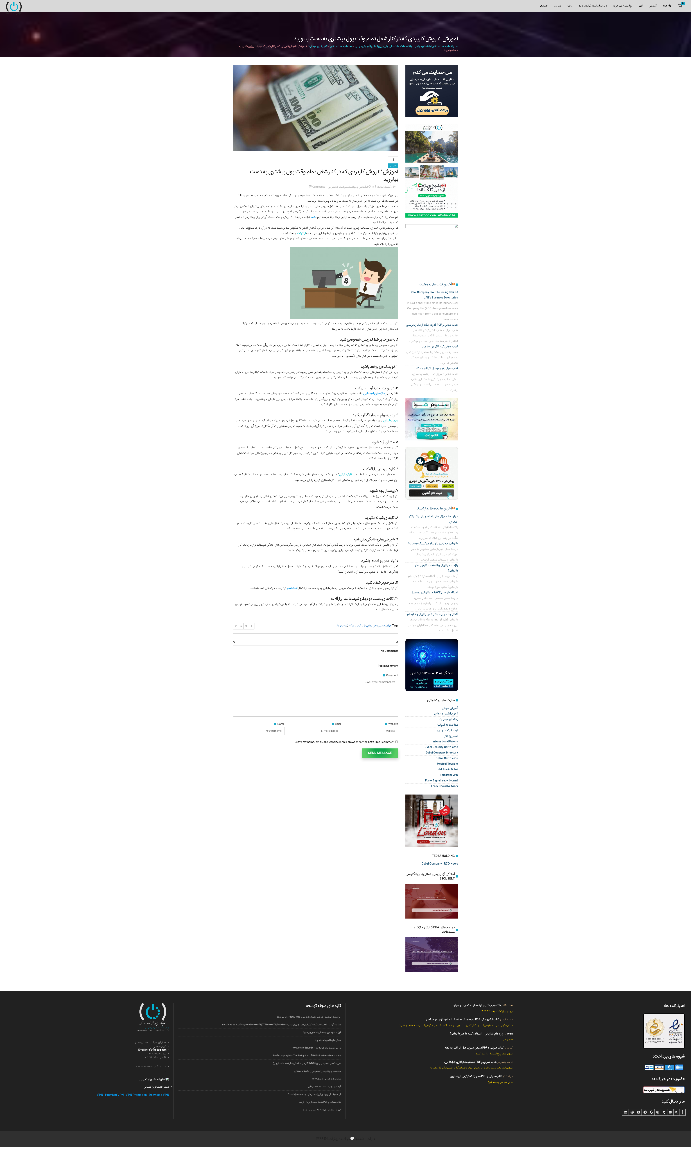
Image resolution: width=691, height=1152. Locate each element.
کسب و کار (341, 626)
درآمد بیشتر (385, 626)
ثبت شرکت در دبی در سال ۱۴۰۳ (326, 1079)
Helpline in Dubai (448, 769)
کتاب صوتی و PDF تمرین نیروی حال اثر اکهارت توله (474, 1047)
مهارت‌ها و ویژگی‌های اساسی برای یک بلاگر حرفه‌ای (317, 1071)
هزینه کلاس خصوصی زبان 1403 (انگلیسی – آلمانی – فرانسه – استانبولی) (307, 1063)
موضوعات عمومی (337, 187)
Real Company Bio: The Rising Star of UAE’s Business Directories (307, 1055)
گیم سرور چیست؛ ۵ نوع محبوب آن (324, 1086)
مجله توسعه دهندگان (341, 46)
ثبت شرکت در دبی (447, 730)
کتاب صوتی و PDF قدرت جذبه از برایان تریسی (432, 325)
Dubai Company (431, 863)
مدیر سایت (383, 187)
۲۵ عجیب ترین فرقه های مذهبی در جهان (477, 1005)
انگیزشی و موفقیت (318, 46)
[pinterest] (632, 1112)
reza (510, 1033)
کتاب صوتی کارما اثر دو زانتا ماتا (440, 346)
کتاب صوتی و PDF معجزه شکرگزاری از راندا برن (470, 1062)
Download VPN (159, 1095)
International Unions (445, 741)
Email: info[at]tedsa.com (152, 1050)
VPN (100, 1095)
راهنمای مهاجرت (448, 719)
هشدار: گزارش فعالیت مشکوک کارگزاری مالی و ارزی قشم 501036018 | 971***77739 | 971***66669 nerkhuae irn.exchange (281, 1024)
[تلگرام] (645, 1112)
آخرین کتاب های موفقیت (435, 284)
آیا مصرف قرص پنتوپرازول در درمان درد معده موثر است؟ (314, 1094)
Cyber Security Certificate (441, 747)
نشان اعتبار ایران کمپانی (156, 1087)
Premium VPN (114, 1095)
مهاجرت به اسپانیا (447, 725)
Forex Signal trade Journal (441, 780)
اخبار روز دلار (451, 736)
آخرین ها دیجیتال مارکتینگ (434, 508)
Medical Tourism (447, 764)
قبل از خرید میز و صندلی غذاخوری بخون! (322, 1032)
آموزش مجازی (449, 708)
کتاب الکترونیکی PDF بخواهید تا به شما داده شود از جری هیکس (462, 1019)
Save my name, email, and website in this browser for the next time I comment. (345, 742)
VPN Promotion (136, 1095)
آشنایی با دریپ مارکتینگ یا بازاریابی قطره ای (432, 614)
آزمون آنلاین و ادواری (446, 713)
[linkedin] (625, 1112)
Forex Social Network (444, 786)
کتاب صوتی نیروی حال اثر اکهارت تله (437, 368)
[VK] (638, 1112)
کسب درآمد (354, 626)
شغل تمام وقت (370, 626)
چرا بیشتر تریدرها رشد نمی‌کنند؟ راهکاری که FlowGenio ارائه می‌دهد (309, 1017)
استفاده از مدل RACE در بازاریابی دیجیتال (434, 592)
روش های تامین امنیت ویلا (328, 1040)
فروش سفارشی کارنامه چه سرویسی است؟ (321, 1110)
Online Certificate (447, 758)
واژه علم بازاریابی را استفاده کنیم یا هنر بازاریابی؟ (476, 1033)
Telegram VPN (449, 775)
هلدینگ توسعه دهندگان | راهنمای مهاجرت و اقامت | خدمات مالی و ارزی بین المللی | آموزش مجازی (406, 46)
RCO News (451, 863)
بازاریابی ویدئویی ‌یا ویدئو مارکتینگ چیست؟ (433, 543)
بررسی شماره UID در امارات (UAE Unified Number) (316, 1048)
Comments (318, 187)
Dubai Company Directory (442, 752)
